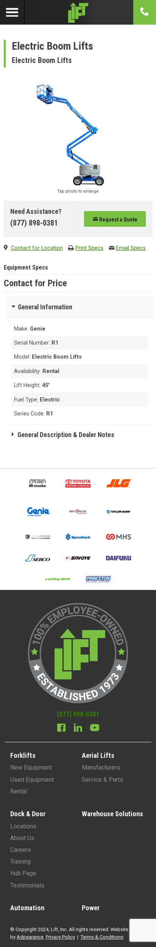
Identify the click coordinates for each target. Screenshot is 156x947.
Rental (18, 791)
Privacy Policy (60, 937)
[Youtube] (94, 728)
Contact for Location (37, 248)
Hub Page (23, 873)
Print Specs (89, 248)
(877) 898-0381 (34, 222)
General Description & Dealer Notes (65, 435)
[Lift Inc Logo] (78, 12)
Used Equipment (32, 779)
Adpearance (30, 937)
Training (20, 861)
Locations (23, 826)
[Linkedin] (78, 728)
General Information (45, 307)
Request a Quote (117, 219)
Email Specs (131, 248)
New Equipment (31, 767)
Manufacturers (101, 767)
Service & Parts (102, 779)
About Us (22, 838)
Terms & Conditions (102, 937)
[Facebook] (61, 728)
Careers (20, 849)
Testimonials (27, 885)
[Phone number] (144, 12)
